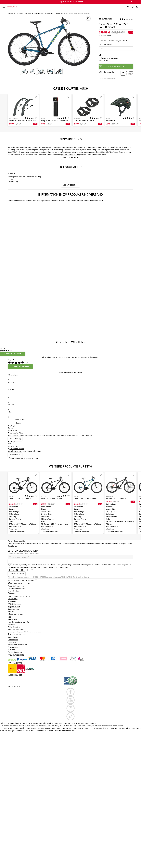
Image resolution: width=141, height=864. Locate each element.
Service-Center (97, 201)
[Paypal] (22, 660)
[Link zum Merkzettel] (132, 7)
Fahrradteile (12, 650)
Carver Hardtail (13, 544)
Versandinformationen (16, 586)
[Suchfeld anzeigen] (128, 7)
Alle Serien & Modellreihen (17, 645)
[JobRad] (12, 660)
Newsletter (12, 601)
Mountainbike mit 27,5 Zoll (54, 544)
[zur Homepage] (12, 7)
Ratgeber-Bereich (14, 607)
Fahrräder (28, 13)
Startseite (10, 13)
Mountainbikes (38, 13)
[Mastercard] (43, 660)
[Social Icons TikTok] (70, 716)
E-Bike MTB (12, 642)
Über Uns (11, 612)
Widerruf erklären (14, 627)
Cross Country (49, 13)
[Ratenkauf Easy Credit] (63, 660)
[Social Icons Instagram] (70, 708)
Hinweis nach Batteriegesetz (18, 622)
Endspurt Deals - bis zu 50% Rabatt (70, 2)
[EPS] (81, 660)
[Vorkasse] (73, 660)
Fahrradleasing (13, 591)
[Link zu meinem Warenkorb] (137, 7)
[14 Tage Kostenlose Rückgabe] (127, 73)
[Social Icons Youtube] (70, 700)
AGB (9, 617)
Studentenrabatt (13, 609)
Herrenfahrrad (13, 640)
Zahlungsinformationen (16, 588)
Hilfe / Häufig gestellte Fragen (19, 596)
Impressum (12, 624)
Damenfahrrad (85, 544)
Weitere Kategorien (15, 652)
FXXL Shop (19, 13)
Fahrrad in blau (24, 544)
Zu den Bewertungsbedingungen (70, 372)
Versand (109, 35)
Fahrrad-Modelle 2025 (72, 544)
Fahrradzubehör (13, 647)
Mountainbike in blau (37, 544)
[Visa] (32, 660)
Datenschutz (12, 619)
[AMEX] (53, 660)
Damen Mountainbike (98, 544)
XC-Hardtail (59, 13)
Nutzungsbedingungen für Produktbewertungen (25, 632)
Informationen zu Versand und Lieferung (28, 201)
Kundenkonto (12, 599)
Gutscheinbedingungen (16, 629)
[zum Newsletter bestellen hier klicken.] (10, 561)
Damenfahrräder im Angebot (116, 544)
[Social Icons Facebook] (70, 692)
